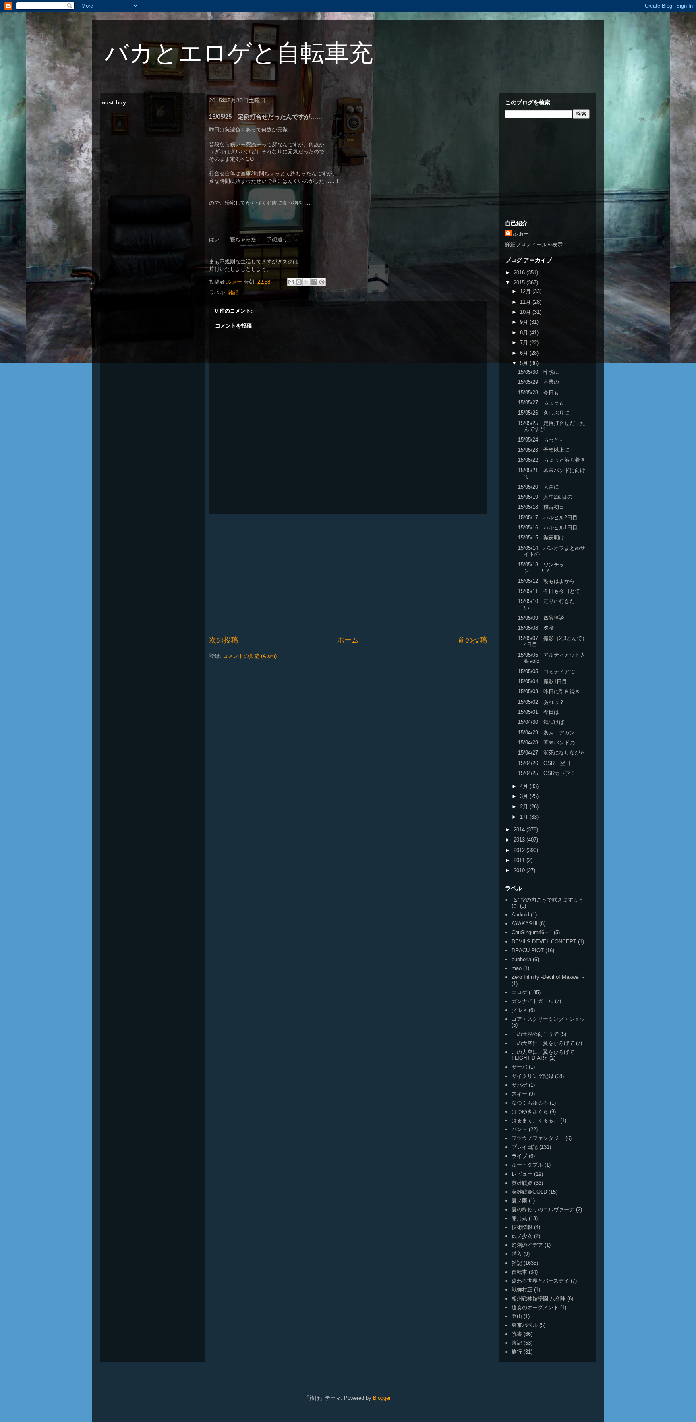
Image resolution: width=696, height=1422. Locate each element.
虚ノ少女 (522, 1236)
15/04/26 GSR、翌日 (544, 763)
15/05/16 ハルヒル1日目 (548, 527)
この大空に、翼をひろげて (543, 1043)
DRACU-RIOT (528, 950)
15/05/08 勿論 (536, 628)
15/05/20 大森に (538, 487)
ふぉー (521, 233)
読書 (517, 1334)
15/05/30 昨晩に (538, 372)
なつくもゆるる (530, 1103)
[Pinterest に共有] (322, 282)
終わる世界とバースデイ (540, 1281)
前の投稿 (472, 640)
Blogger (381, 1398)
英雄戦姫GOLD (529, 1192)
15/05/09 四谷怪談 (541, 618)
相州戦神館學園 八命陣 (539, 1299)
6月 (525, 353)
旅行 (517, 1352)
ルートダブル (527, 1165)
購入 (517, 1254)
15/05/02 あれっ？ (541, 702)
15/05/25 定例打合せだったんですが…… (551, 426)
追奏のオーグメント (535, 1307)
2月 (525, 807)
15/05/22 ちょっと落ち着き (551, 460)
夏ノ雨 (519, 1201)
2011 (520, 860)
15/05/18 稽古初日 (541, 507)
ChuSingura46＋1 (532, 932)
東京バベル (525, 1325)
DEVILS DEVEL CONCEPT (544, 942)
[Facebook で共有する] (314, 282)
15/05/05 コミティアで (546, 671)
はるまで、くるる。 (535, 1120)
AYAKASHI (525, 923)
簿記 (517, 1343)
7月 (525, 343)
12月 (526, 291)
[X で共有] (306, 282)
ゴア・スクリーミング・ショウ (548, 1019)
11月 (526, 302)
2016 (520, 272)
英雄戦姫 (522, 1183)
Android (520, 915)
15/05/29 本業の (538, 382)
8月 (525, 333)
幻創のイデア (527, 1245)
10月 (526, 312)
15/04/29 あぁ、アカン (546, 733)
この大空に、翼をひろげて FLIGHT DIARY (543, 1055)
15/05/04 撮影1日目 (542, 681)
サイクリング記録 (532, 1076)
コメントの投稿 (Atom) (250, 656)
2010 (520, 870)
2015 (520, 283)
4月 (525, 786)
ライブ (519, 1156)
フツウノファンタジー (538, 1138)
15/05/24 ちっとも (541, 440)
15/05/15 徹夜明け (541, 538)
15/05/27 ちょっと (541, 403)
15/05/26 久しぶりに (544, 413)
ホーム (348, 640)
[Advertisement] (348, 574)
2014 (520, 830)
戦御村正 (522, 1290)
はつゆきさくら (530, 1112)
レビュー (522, 1174)
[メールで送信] (291, 282)
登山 (517, 1316)
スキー (519, 1094)
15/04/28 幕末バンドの (546, 743)
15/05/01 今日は (538, 712)
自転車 (519, 1272)
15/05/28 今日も (538, 393)
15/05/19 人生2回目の (545, 497)
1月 (525, 817)
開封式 (519, 1218)
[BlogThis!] (299, 282)
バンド (519, 1129)
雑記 (233, 293)
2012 (520, 850)
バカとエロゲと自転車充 (238, 52)
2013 (520, 840)
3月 (525, 796)
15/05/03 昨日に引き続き (549, 691)
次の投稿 (223, 640)
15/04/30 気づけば (541, 722)
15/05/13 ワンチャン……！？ (541, 568)
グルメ (519, 1010)
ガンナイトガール (532, 1001)
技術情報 (522, 1227)
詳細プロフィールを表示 (534, 244)
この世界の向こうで (535, 1034)
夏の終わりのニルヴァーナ (543, 1209)
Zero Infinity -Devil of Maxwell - (548, 977)
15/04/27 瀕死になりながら (551, 753)
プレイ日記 (525, 1147)
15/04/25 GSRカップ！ (547, 773)
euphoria (521, 959)
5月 (525, 363)
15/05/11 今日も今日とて (549, 591)
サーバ (519, 1067)
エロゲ (519, 992)
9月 (525, 322)
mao (517, 968)
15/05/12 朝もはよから (546, 581)
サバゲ (519, 1085)
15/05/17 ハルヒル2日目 (548, 517)
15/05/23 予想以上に (544, 450)
